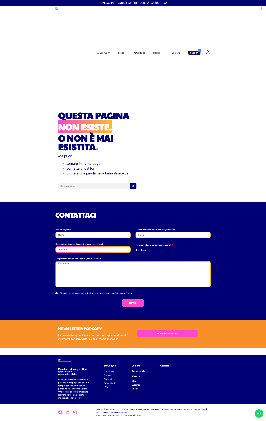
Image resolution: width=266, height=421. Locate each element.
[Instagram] (75, 412)
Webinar (136, 385)
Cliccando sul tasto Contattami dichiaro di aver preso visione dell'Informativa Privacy (96, 293)
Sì (138, 250)
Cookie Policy (129, 415)
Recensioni (109, 383)
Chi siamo (109, 371)
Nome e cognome (63, 229)
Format (107, 375)
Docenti (108, 379)
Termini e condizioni (114, 415)
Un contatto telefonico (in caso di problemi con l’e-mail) (79, 244)
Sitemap (138, 415)
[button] (259, 413)
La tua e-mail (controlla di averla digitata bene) (155, 229)
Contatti (176, 52)
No (144, 250)
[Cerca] (133, 186)
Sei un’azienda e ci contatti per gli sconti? (153, 245)
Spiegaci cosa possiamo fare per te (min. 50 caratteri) (78, 258)
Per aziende (139, 52)
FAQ (106, 387)
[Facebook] (60, 412)
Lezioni (121, 52)
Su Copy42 (102, 52)
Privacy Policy (101, 415)
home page (91, 163)
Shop (192, 52)
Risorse (156, 52)
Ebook (135, 388)
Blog (134, 381)
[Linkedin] (68, 412)
